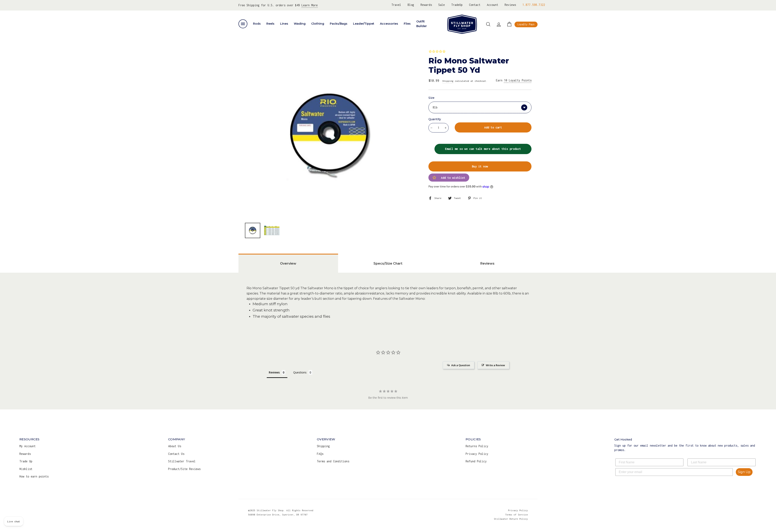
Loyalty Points (517, 80)
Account (492, 4)
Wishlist (25, 469)
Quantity (434, 119)
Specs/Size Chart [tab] (387, 263)
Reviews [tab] (487, 263)
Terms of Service (516, 514)
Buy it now (480, 166)
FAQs (320, 453)
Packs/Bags (338, 23)
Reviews (510, 4)
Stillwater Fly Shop (462, 24)
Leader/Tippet (363, 23)
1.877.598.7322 (533, 4)
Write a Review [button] (495, 365)
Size (431, 98)
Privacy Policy (477, 453)
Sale (441, 4)
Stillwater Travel (182, 461)
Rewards (426, 4)
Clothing (317, 23)
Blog (411, 4)
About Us (174, 446)
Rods (257, 23)
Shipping (447, 80)
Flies (407, 23)
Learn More (310, 5)
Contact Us (176, 453)
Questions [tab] (300, 372)
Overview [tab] (288, 263)
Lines (284, 23)
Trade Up (25, 461)
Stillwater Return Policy (511, 518)
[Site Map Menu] (242, 23)
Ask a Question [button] (460, 365)
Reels (270, 23)
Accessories (389, 23)
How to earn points (33, 476)
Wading (300, 23)
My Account (27, 446)
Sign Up (744, 472)
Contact (474, 4)
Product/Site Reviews (184, 469)
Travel (396, 4)
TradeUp (457, 4)
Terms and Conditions (333, 461)
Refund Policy (476, 461)
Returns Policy (477, 446)
